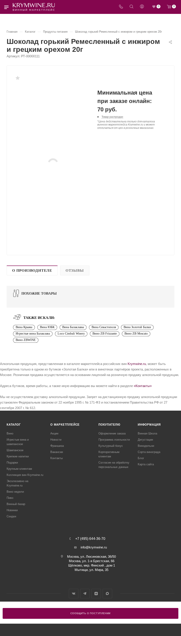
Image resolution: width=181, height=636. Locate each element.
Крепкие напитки (18, 456)
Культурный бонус (110, 445)
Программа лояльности (114, 439)
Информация (149, 424)
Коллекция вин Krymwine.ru (25, 475)
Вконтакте (73, 593)
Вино (10, 433)
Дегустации (145, 439)
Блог (141, 458)
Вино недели (15, 491)
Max (107, 593)
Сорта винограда (149, 452)
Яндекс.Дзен (96, 593)
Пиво (10, 497)
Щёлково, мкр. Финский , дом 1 (91, 565)
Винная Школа (147, 433)
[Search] (131, 7)
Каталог (14, 424)
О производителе (32, 270)
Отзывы (75, 270)
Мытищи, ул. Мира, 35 (91, 570)
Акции (54, 433)
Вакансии (56, 452)
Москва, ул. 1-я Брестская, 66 (91, 561)
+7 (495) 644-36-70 (90, 539)
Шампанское (15, 450)
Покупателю (109, 424)
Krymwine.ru (137, 364)
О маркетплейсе (65, 424)
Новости (55, 439)
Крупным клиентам (19, 468)
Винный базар (16, 504)
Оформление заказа (112, 433)
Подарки (12, 462)
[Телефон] (121, 7)
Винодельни (146, 445)
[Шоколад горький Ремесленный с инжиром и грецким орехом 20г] (52, 163)
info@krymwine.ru (94, 547)
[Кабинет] (142, 7)
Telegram (85, 593)
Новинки (12, 510)
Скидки (11, 516)
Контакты (56, 458)
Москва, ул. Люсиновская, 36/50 (91, 556)
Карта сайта (146, 464)
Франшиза (57, 445)
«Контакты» (143, 386)
